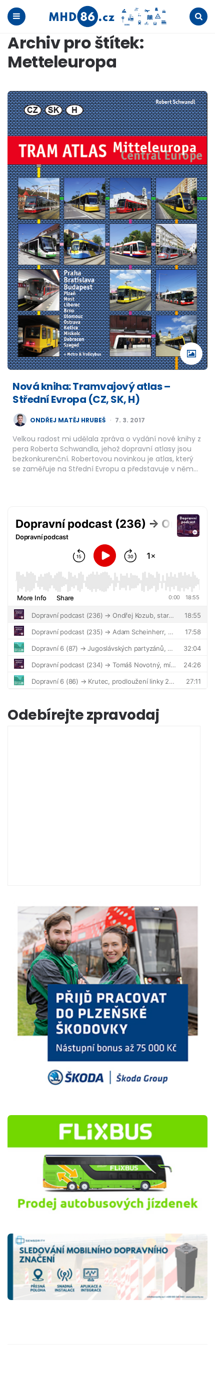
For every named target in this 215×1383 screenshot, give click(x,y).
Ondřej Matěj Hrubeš (68, 420)
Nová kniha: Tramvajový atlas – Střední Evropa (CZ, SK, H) (91, 392)
